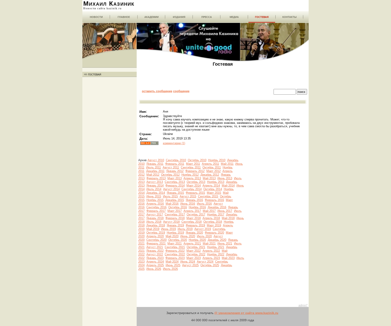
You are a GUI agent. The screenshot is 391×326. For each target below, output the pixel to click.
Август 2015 (188, 196)
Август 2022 (154, 254)
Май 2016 (172, 203)
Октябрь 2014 (212, 189)
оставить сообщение (157, 91)
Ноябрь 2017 (215, 214)
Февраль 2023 (175, 258)
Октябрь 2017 (196, 214)
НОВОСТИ (96, 17)
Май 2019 (152, 229)
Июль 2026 (170, 269)
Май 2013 (209, 178)
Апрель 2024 (155, 261)
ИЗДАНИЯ (179, 17)
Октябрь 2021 (196, 247)
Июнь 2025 (173, 265)
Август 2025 (190, 265)
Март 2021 (174, 243)
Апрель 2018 (211, 218)
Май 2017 (209, 211)
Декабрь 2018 (155, 225)
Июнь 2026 (153, 269)
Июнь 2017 (224, 211)
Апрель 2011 (210, 163)
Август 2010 (156, 160)
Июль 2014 (153, 189)
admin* (303, 305)
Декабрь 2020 (217, 240)
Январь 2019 (175, 225)
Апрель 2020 (155, 236)
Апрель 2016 (155, 203)
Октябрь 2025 (209, 265)
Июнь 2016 (187, 203)
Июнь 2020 (187, 236)
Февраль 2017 (156, 211)
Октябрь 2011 (212, 167)
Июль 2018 (153, 221)
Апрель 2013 (192, 178)
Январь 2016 (194, 200)
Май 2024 (172, 261)
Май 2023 (228, 258)
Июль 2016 (204, 203)
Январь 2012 (175, 171)
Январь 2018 (155, 218)
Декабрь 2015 (174, 200)
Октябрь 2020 (177, 240)
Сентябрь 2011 (191, 167)
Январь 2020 (194, 232)
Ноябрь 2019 (175, 232)
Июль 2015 (170, 196)
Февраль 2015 (195, 192)
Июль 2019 (185, 229)
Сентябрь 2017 (175, 214)
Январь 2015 (175, 192)
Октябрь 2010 (197, 160)
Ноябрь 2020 (197, 240)
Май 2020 (172, 236)
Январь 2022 (155, 250)
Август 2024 (205, 261)
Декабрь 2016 (217, 207)
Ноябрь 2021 (215, 247)
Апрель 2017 (192, 211)
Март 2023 (193, 258)
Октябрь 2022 (196, 254)
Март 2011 (193, 163)
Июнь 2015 (153, 196)
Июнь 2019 (168, 229)
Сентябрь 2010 (176, 160)
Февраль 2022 (175, 250)
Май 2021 (209, 243)
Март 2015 (214, 192)
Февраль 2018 (175, 218)
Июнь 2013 (224, 178)
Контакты (289, 17)
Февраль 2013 (156, 178)
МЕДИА (234, 17)
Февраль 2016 (214, 200)
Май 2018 (228, 218)
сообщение (181, 91)
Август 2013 (154, 182)
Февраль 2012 (195, 171)
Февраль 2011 (174, 163)
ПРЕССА (206, 17)
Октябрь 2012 (170, 174)
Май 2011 (227, 163)
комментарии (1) (174, 143)
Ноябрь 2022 (215, 254)
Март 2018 (193, 218)
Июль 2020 (204, 236)
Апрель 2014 (211, 185)
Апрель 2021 (192, 243)
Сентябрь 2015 (208, 196)
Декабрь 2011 (155, 171)
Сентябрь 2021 (175, 247)
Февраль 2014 (175, 185)
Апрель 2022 (211, 250)
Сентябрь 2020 (156, 240)
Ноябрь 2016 (197, 207)
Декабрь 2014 (155, 192)
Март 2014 (193, 185)
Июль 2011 (153, 167)
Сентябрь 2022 (175, 254)
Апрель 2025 (155, 265)
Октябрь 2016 (177, 207)
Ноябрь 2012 (190, 174)
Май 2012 (152, 174)
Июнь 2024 (187, 261)
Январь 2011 (154, 163)
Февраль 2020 (214, 232)
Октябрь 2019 (155, 232)
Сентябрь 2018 (191, 221)
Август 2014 (171, 189)
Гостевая (262, 17)
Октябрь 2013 (196, 182)
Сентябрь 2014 (191, 189)
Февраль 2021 (156, 243)
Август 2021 (154, 247)
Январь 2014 (155, 185)
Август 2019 (202, 229)
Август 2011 (171, 167)
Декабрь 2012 (209, 174)
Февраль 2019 (195, 225)
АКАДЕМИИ (151, 17)
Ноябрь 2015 (155, 200)
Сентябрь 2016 (156, 207)
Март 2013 (174, 178)
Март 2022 (193, 250)
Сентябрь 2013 (175, 182)
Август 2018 (171, 221)
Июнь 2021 (224, 243)
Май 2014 (228, 185)
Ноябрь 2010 (216, 160)
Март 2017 (174, 211)
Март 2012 (213, 171)
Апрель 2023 (211, 258)
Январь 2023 (155, 258)
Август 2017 (154, 214)
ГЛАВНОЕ (124, 17)
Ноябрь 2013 (215, 182)
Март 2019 (214, 225)
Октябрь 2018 (212, 221)
